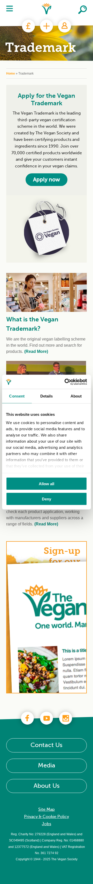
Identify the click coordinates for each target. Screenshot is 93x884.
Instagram (65, 718)
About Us (47, 785)
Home (10, 73)
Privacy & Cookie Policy (46, 816)
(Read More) (36, 351)
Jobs (46, 824)
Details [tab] (46, 396)
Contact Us (46, 745)
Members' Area (64, 26)
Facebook (27, 718)
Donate (28, 26)
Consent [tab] (17, 396)
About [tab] (76, 396)
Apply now (46, 179)
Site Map (46, 809)
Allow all (46, 484)
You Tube (46, 718)
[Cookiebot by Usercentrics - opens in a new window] (65, 381)
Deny (46, 499)
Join (46, 26)
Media (46, 765)
